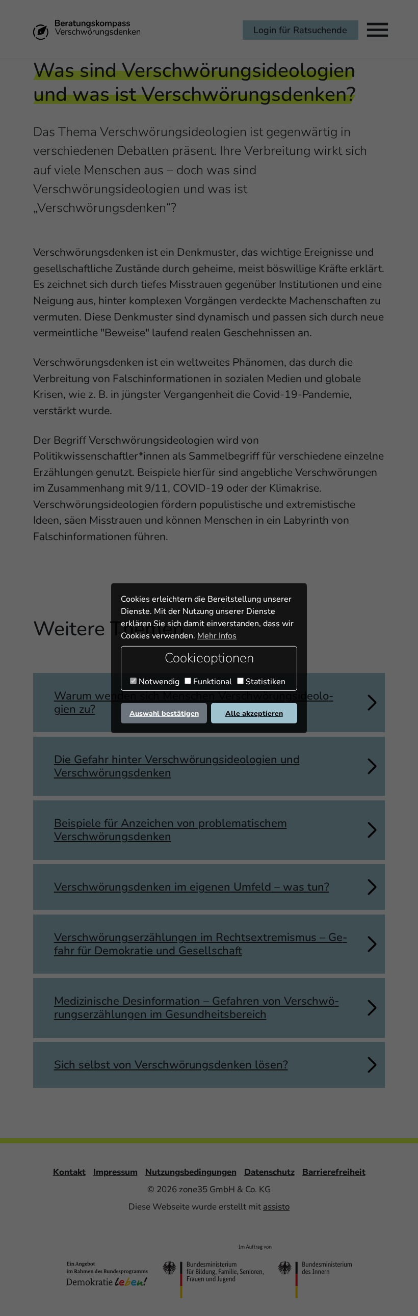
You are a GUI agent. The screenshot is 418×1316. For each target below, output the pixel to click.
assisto (276, 1207)
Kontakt (69, 1172)
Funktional (211, 681)
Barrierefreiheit (333, 1172)
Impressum (115, 1172)
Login (300, 29)
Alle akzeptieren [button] (254, 713)
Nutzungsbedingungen (191, 1172)
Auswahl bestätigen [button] (164, 713)
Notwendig (158, 681)
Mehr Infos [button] (217, 635)
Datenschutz (269, 1172)
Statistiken (264, 681)
